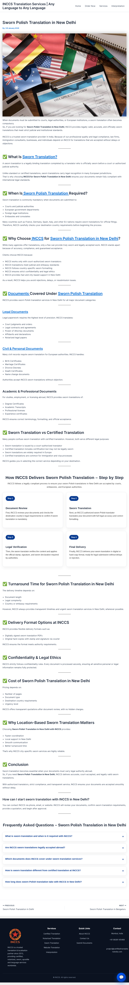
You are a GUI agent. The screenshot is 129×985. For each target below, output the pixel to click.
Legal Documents (15, 312)
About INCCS (84, 934)
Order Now (90, 6)
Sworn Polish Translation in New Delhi (84, 238)
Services (103, 6)
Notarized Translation (51, 938)
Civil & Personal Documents (23, 348)
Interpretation (117, 6)
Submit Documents (84, 943)
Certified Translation (51, 934)
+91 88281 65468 (117, 940)
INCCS (37, 238)
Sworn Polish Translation (46, 193)
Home (78, 6)
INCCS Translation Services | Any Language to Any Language (29, 6)
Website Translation (52, 947)
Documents (19, 293)
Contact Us (84, 938)
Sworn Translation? (39, 156)
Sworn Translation (51, 943)
